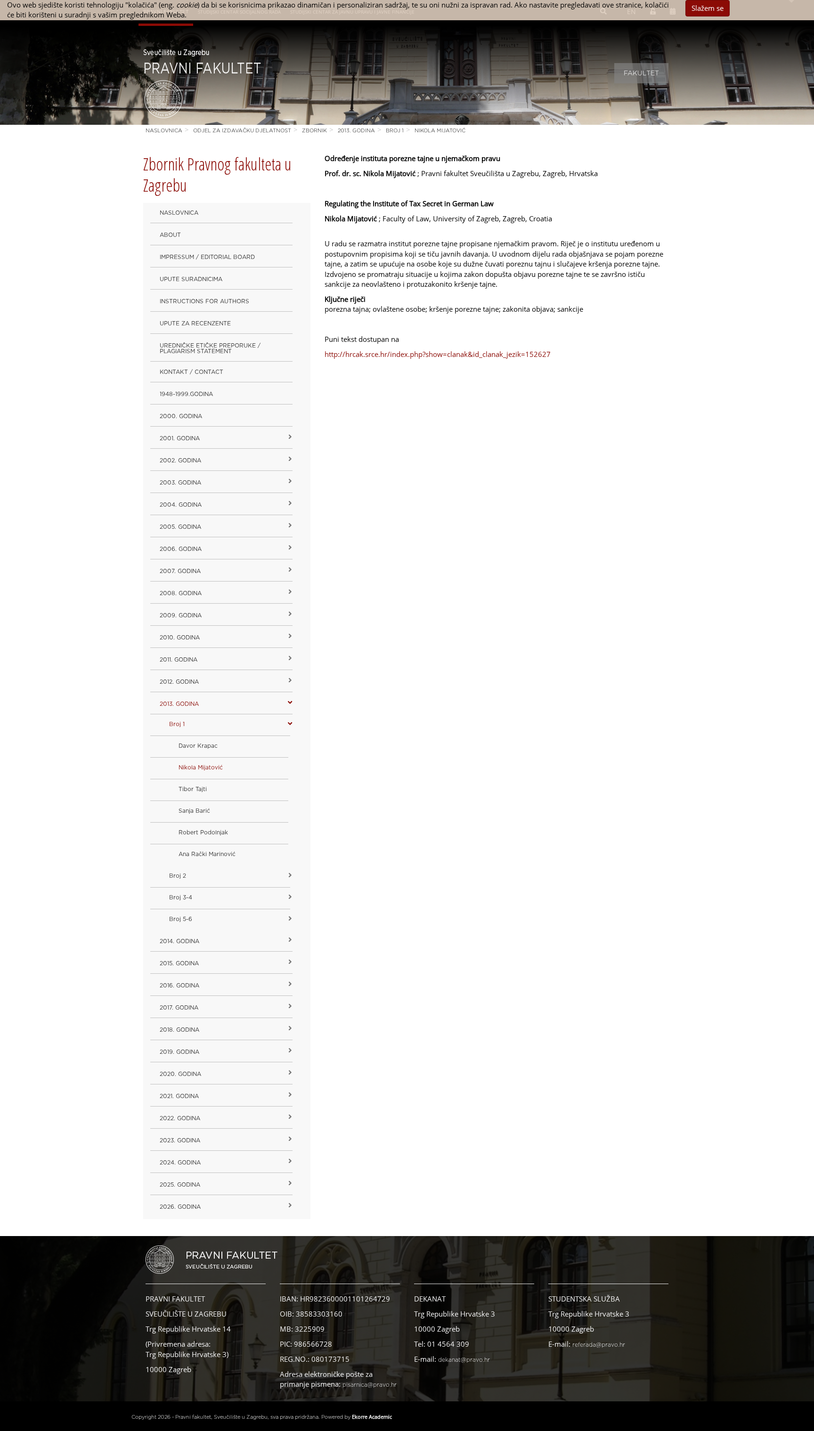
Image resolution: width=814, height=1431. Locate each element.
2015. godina (179, 963)
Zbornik (314, 130)
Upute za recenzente (195, 323)
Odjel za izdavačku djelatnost (242, 130)
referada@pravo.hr (598, 1345)
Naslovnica (164, 130)
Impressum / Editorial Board (207, 257)
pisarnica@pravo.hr (369, 1385)
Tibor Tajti (193, 789)
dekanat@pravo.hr (464, 1360)
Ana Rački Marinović (207, 854)
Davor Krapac (198, 746)
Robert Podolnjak (203, 832)
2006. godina (181, 549)
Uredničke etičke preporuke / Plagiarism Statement (210, 348)
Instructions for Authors (204, 301)
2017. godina (179, 1008)
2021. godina (179, 1096)
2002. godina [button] (180, 460)
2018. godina (179, 1030)
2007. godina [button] (180, 571)
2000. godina (181, 416)
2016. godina (179, 985)
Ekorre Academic (372, 1416)
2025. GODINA (180, 1185)
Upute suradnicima (191, 279)
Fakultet (641, 73)
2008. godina (181, 593)
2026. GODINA (180, 1207)
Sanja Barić (194, 811)
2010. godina (180, 637)
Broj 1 (395, 130)
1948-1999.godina (186, 394)
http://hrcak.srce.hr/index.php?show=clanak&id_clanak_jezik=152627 (438, 354)
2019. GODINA (179, 1052)
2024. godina (180, 1162)
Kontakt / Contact (191, 372)
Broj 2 (177, 876)
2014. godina (179, 941)
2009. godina (181, 615)
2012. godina (179, 682)
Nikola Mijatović (440, 130)
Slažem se (708, 8)
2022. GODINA (180, 1118)
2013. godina (356, 130)
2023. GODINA (180, 1140)
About (170, 235)
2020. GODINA (180, 1074)
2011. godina (178, 660)
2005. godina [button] (180, 527)
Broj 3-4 (180, 897)
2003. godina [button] (180, 482)
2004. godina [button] (181, 505)
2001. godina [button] (180, 438)
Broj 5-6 (180, 919)
